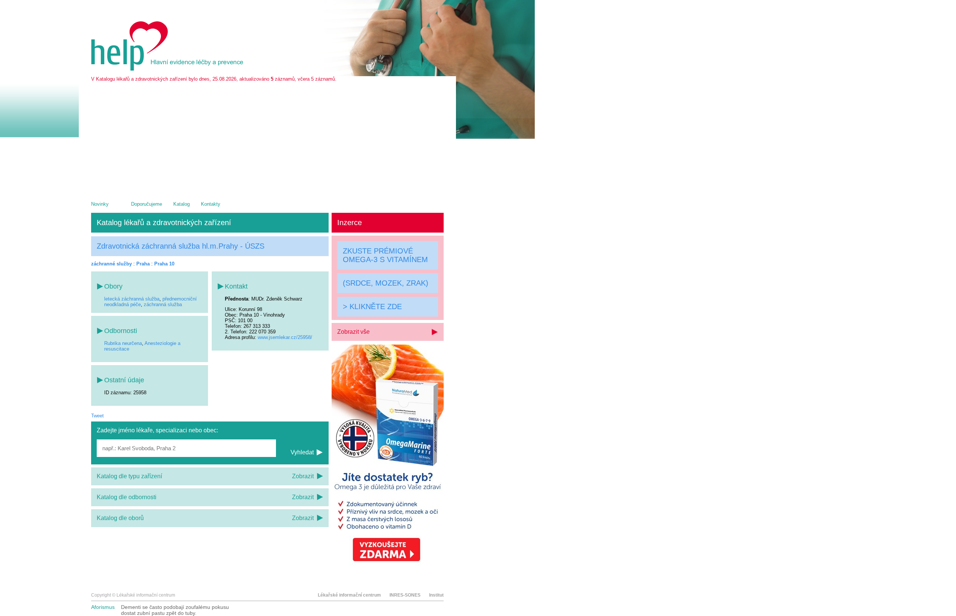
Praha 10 (164, 264)
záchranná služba (163, 304)
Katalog (181, 204)
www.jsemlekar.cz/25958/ (285, 337)
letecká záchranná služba (131, 299)
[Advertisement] (267, 137)
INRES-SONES (404, 595)
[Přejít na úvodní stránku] (168, 69)
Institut (436, 595)
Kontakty (210, 204)
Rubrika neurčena (123, 343)
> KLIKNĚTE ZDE (372, 306)
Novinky (100, 204)
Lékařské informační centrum (349, 595)
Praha (143, 264)
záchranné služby (111, 264)
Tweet (97, 416)
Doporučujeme (146, 204)
